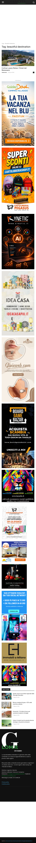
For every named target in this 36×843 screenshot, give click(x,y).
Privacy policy (5, 782)
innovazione (9, 841)
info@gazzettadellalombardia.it (16, 774)
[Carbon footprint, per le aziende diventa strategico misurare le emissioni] (6, 723)
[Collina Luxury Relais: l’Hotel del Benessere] (18, 58)
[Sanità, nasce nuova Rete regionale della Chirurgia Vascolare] (6, 696)
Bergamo (4, 65)
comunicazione (15, 841)
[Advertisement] (18, 23)
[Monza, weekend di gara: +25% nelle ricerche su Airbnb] (6, 705)
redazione (4, 72)
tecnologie (22, 841)
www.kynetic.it (29, 841)
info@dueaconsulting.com (9, 776)
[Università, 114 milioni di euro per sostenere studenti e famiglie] (6, 714)
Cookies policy (6, 784)
